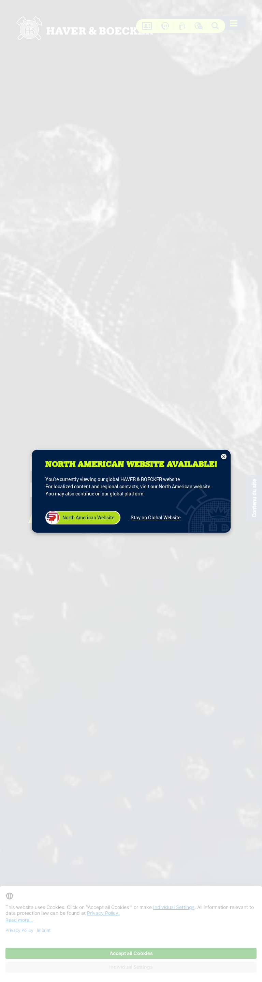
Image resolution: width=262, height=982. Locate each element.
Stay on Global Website (155, 517)
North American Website (88, 517)
